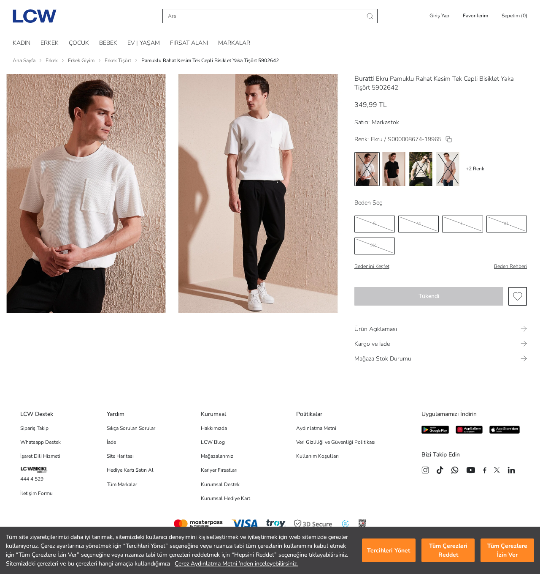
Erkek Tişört (118, 60)
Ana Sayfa (24, 60)
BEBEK (108, 43)
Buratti (364, 78)
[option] (367, 169)
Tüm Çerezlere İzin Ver (507, 550)
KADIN (21, 43)
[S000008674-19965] (449, 139)
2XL (374, 245)
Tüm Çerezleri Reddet (448, 550)
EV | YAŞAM (143, 43)
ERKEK (49, 43)
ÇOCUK (79, 43)
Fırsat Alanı (189, 43)
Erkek (52, 60)
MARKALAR (234, 43)
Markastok (385, 122)
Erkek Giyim (81, 60)
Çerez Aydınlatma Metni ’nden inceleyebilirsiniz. (236, 564)
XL (506, 223)
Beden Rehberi (510, 266)
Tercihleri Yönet (388, 551)
